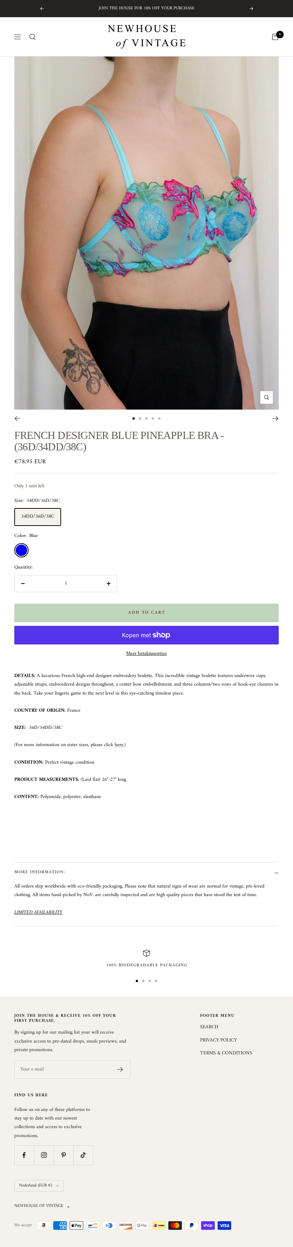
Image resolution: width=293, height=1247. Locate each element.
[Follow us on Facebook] (24, 1155)
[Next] (276, 418)
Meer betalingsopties (146, 653)
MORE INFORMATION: (39, 872)
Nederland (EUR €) (35, 1185)
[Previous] (17, 418)
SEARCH (209, 1027)
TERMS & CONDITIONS (226, 1053)
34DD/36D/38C (37, 516)
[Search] (32, 37)
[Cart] (275, 37)
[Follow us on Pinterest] (63, 1155)
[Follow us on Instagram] (44, 1155)
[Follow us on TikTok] (83, 1155)
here (119, 744)
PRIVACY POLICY (218, 1040)
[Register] (120, 1069)
